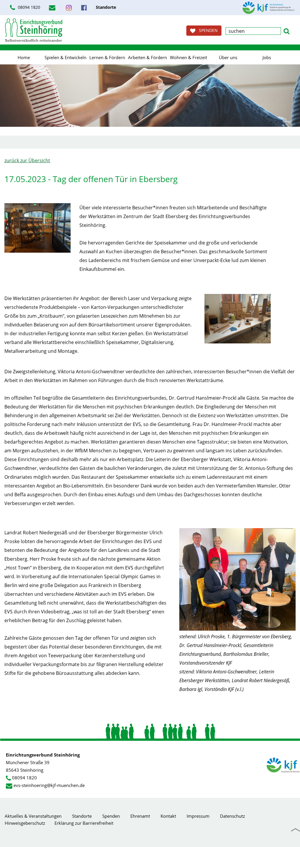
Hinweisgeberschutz (25, 823)
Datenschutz (232, 816)
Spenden (111, 816)
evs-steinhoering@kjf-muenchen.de (49, 785)
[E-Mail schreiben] (53, 7)
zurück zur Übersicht (27, 160)
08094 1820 (28, 7)
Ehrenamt (140, 816)
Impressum (198, 816)
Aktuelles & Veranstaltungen (33, 816)
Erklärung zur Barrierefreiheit (83, 823)
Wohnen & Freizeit (188, 57)
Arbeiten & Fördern (147, 57)
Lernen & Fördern (107, 57)
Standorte (82, 816)
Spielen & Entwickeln (65, 57)
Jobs (266, 57)
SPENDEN (206, 30)
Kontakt (168, 816)
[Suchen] (286, 30)
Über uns (228, 57)
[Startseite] (33, 30)
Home (24, 57)
